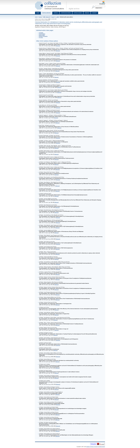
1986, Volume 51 (46, 17)
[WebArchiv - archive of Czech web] (93, 444)
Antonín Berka (42, 33)
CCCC (36, 17)
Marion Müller (42, 35)
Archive (40, 17)
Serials (56, 12)
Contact (94, 12)
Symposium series (66, 12)
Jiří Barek (41, 32)
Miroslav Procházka (43, 36)
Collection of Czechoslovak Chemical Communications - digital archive (51, 1)
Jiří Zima (41, 37)
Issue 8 (52, 17)
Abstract (58, 45)
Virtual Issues (78, 12)
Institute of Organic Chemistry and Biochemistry (95, 446)
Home (37, 12)
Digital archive (46, 12)
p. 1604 (57, 17)
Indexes (87, 12)
